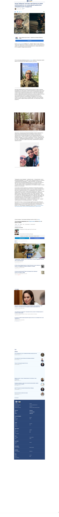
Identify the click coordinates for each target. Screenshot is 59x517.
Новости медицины (17, 451)
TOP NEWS (17, 289)
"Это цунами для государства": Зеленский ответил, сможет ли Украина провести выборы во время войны (29, 312)
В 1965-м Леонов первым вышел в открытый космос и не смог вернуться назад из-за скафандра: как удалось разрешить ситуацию (27, 266)
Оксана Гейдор (19, 8)
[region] (29, 53)
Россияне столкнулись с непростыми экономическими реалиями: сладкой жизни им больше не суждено (26, 383)
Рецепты (16, 442)
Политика (31, 410)
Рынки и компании (17, 447)
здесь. (39, 219)
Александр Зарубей (20, 43)
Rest (15, 349)
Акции (15, 438)
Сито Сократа (17, 385)
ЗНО (15, 432)
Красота (16, 456)
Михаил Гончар (17, 380)
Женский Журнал (17, 457)
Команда (31, 403)
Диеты (16, 443)
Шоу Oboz (23, 8)
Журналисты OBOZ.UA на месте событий (34, 407)
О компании (16, 403)
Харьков (31, 417)
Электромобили (32, 437)
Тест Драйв (16, 437)
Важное (16, 242)
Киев (15, 417)
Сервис (30, 438)
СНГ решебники (17, 433)
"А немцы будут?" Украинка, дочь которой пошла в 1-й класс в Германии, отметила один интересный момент (29, 260)
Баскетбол (31, 423)
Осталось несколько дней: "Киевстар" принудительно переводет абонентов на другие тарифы (26, 272)
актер (23, 224)
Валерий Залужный (17, 354)
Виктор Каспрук (17, 359)
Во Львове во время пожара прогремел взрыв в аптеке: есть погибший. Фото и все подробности (29, 318)
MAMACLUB (31, 451)
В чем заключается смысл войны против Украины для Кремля (24, 358)
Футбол (16, 423)
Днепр (30, 418)
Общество (31, 413)
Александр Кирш (17, 364)
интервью (31, 60)
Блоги (16, 413)
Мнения (16, 351)
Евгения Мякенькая (33, 224)
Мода (30, 456)
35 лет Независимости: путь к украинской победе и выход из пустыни (26, 353)
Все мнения (16, 397)
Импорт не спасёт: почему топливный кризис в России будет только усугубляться (25, 379)
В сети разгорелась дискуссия (19, 261)
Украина (16, 224)
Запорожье (16, 418)
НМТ (30, 432)
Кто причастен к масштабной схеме (19, 308)
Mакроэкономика (32, 447)
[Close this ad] (58, 512)
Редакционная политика (18, 407)
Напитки (31, 442)
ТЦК (18, 224)
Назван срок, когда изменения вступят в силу (21, 273)
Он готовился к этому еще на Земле (19, 267)
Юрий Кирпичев (17, 394)
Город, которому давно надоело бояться (21, 363)
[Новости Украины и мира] (16, 241)
